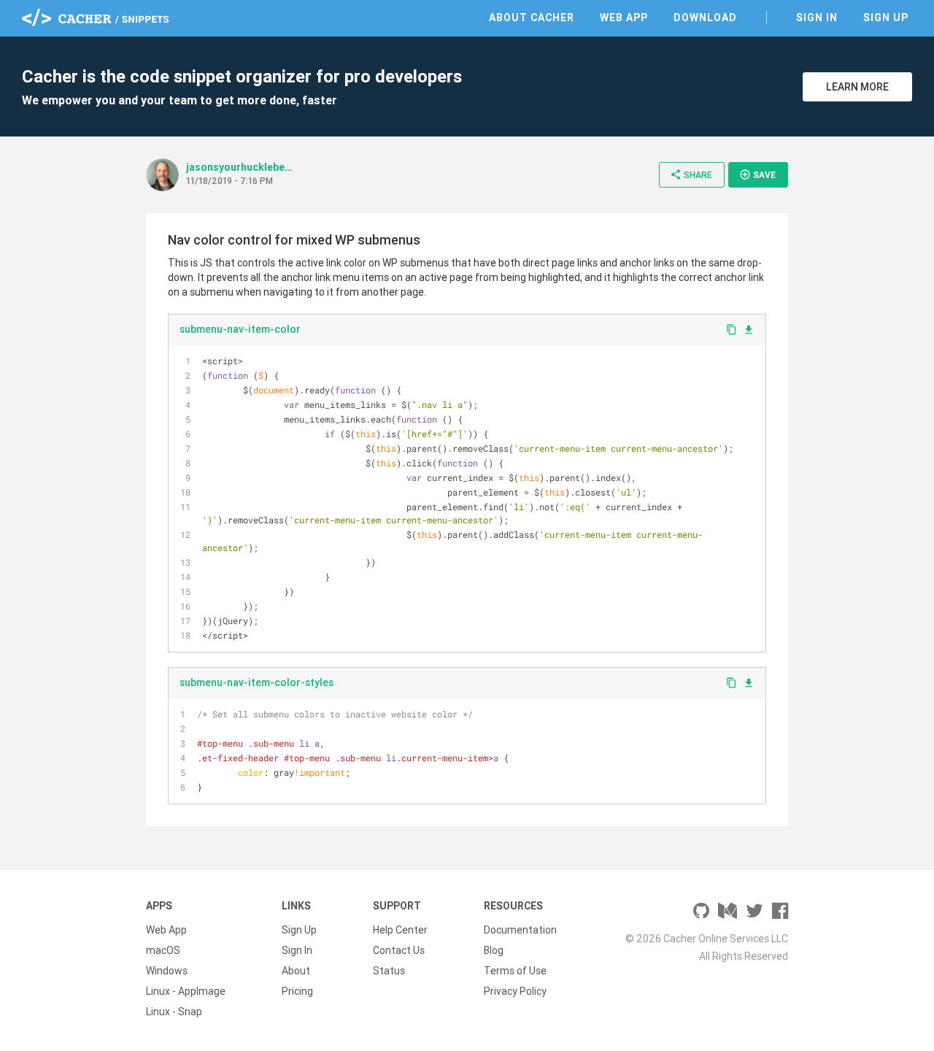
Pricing (297, 991)
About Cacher (531, 17)
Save (757, 174)
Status (389, 970)
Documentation (520, 929)
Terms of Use (515, 970)
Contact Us (399, 950)
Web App (624, 17)
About (296, 970)
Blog (493, 950)
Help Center (400, 929)
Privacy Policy (515, 991)
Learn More (857, 86)
